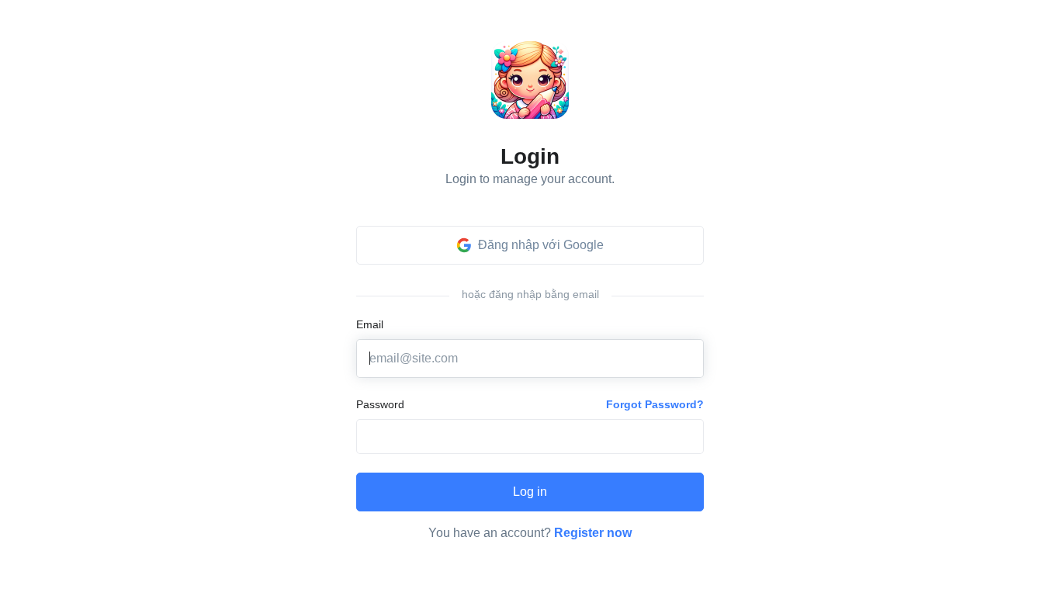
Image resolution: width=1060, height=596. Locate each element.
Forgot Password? (655, 404)
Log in (530, 491)
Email (369, 324)
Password (380, 404)
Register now (593, 532)
